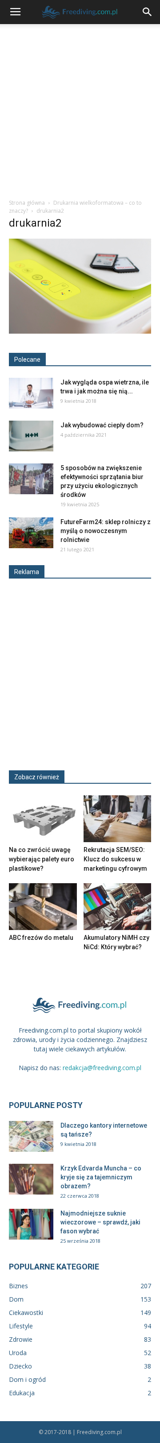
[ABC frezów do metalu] (43, 906)
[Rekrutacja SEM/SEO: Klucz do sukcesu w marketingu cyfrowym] (118, 818)
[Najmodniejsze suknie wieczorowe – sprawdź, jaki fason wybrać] (31, 1224)
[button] (147, 12)
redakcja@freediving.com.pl (102, 1067)
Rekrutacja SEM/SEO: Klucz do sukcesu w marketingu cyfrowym (115, 859)
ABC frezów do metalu (41, 937)
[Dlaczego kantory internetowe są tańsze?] (31, 1136)
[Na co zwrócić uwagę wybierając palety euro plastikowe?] (43, 818)
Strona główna (27, 203)
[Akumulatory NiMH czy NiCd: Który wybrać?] (118, 906)
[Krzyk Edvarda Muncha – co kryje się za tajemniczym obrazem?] (31, 1179)
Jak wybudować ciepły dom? (102, 425)
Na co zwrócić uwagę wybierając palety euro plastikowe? (41, 859)
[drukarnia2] (80, 331)
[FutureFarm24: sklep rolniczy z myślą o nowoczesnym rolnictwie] (31, 532)
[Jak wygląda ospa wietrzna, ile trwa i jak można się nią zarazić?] (31, 393)
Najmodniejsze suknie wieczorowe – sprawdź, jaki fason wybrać (100, 1222)
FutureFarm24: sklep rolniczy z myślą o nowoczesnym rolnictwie (105, 530)
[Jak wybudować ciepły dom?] (31, 436)
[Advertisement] (80, 109)
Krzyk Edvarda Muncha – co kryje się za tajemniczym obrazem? (100, 1177)
